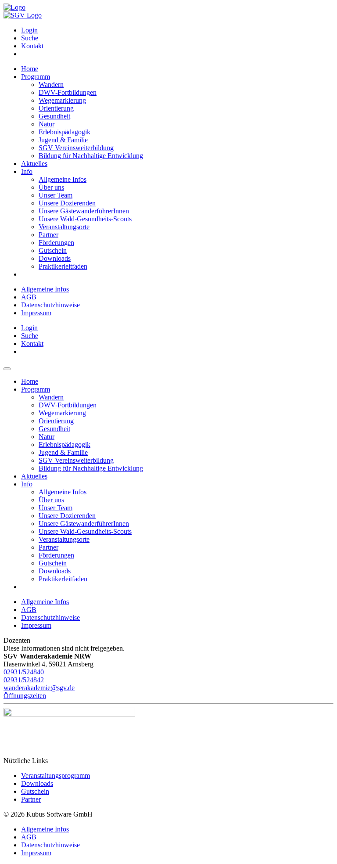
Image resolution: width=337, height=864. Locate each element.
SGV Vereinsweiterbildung (76, 147)
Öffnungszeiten (25, 695)
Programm (35, 76)
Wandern (51, 84)
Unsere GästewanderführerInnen (84, 211)
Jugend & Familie (63, 140)
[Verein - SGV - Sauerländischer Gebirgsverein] (23, 15)
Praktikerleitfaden (63, 266)
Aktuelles (34, 163)
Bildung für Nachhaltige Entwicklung (91, 155)
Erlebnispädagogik (64, 132)
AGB (28, 297)
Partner (48, 234)
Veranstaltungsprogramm (55, 775)
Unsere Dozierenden (67, 203)
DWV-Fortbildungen (68, 92)
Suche (29, 38)
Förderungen (56, 242)
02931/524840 (24, 672)
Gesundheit (54, 116)
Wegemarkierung (62, 100)
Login (29, 30)
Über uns (51, 187)
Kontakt (32, 46)
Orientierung (56, 108)
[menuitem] (177, 30)
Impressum (36, 313)
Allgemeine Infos (62, 179)
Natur (46, 124)
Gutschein (53, 250)
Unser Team (55, 195)
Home (29, 68)
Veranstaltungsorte (64, 226)
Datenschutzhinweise (50, 305)
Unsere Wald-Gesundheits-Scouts (85, 219)
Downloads (55, 258)
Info (26, 171)
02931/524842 (24, 680)
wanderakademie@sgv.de (39, 687)
